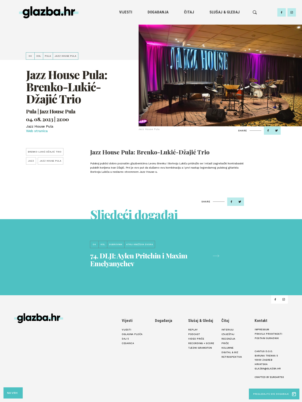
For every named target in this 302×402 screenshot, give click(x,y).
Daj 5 (125, 46)
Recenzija (189, 34)
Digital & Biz (189, 52)
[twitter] (276, 130)
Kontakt (261, 320)
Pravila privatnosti (268, 334)
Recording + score (225, 46)
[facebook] (281, 12)
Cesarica (125, 40)
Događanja (158, 12)
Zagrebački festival (125, 34)
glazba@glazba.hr (268, 368)
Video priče (224, 40)
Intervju (189, 22)
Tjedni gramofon (225, 28)
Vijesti (125, 12)
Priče (189, 40)
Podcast (224, 34)
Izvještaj (189, 28)
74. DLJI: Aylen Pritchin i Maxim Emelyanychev (138, 259)
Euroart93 (277, 377)
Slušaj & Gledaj (225, 12)
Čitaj (189, 12)
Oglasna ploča (125, 28)
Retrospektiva (189, 58)
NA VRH (12, 392)
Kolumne (189, 46)
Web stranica (37, 131)
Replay (224, 22)
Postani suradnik (267, 338)
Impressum (262, 329)
